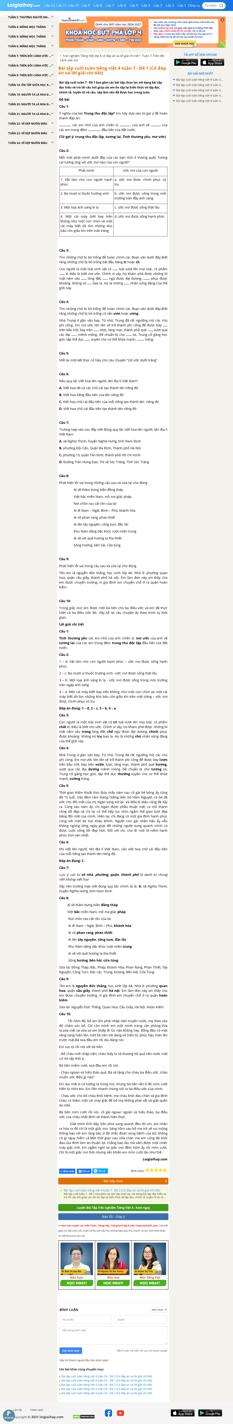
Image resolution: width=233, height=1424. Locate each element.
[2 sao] (152, 1170)
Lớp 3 (158, 5)
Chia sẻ (86, 1171)
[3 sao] (156, 1170)
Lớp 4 (146, 5)
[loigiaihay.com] (23, 7)
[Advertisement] (200, 161)
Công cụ (194, 5)
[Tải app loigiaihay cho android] (185, 62)
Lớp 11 (61, 5)
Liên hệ (17, 1410)
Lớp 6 (122, 5)
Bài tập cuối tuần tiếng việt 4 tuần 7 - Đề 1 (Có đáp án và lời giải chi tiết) (112, 70)
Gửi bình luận (70, 1350)
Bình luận (68, 1171)
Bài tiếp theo (113, 1181)
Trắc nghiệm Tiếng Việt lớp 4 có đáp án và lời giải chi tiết (101, 56)
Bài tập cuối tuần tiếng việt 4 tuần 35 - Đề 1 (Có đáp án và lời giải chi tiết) (106, 1380)
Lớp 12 (49, 5)
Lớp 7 (110, 5)
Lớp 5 (134, 5)
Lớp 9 (86, 5)
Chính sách (36, 1410)
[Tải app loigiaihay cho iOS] (212, 62)
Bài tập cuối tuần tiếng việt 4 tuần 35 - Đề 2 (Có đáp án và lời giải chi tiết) (106, 1376)
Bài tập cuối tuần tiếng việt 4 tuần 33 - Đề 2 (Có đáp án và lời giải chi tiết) (106, 1393)
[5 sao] (165, 1170)
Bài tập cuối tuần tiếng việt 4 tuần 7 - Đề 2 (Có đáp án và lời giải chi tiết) (111, 1190)
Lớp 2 (170, 5)
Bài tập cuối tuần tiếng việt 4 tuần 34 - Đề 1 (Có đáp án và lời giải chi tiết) (106, 1389)
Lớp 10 (73, 5)
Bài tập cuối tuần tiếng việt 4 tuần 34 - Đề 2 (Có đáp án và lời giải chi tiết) (106, 1384)
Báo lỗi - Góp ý (113, 1216)
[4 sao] (160, 1170)
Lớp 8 (98, 5)
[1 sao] (147, 1170)
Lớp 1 (182, 5)
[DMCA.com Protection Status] (84, 1418)
